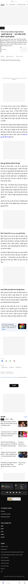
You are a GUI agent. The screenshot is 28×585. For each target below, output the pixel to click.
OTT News (14, 377)
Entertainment (8, 377)
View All (25, 417)
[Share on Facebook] (2, 361)
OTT (3, 28)
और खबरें (14, 385)
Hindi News (3, 377)
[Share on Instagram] (14, 361)
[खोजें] (27, 1)
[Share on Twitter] (6, 361)
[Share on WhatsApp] (10, 361)
